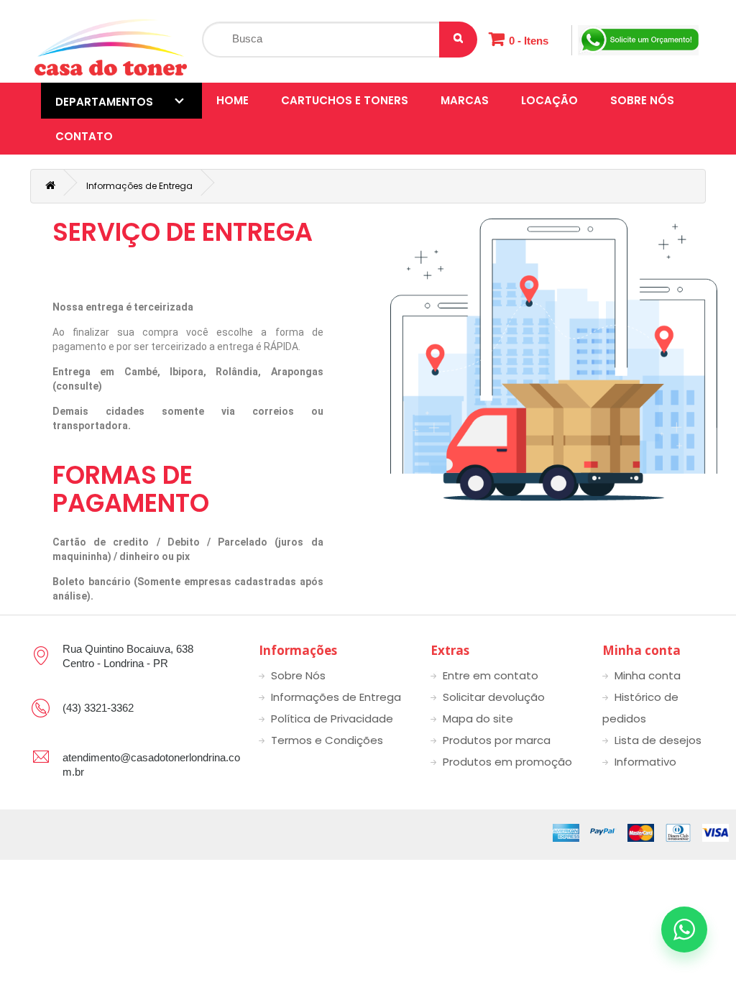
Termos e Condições (327, 740)
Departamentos (104, 101)
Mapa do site (478, 718)
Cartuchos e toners (344, 100)
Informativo (645, 761)
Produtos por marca (497, 740)
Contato (84, 136)
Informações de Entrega (139, 186)
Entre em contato (490, 675)
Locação (549, 100)
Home (232, 100)
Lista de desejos (658, 740)
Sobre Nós (642, 100)
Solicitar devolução (494, 697)
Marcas (465, 100)
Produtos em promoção (507, 761)
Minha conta (648, 675)
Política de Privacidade (332, 718)
